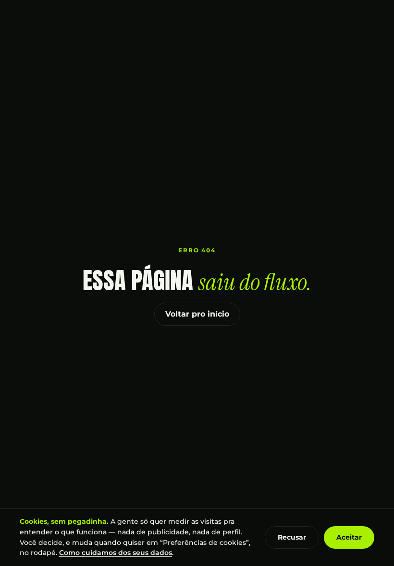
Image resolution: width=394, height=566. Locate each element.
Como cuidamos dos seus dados (115, 552)
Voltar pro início (197, 313)
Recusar (292, 537)
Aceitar (349, 537)
